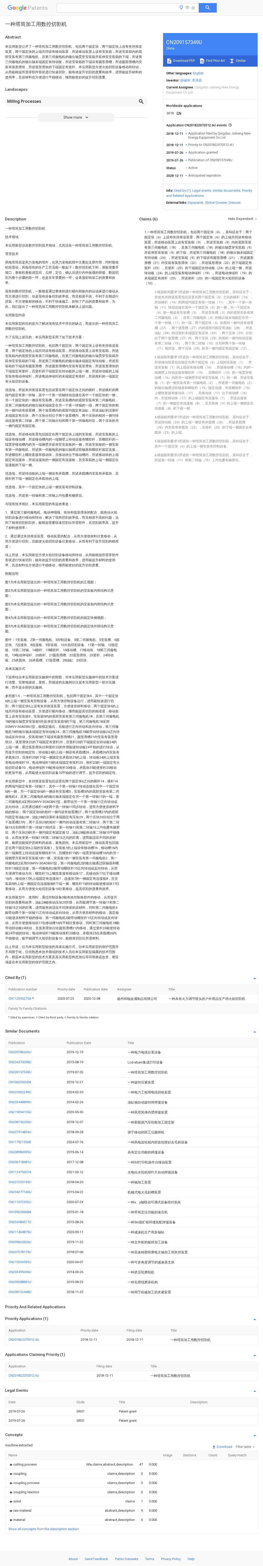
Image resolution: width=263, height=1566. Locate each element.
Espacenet (195, 202)
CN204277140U (19, 1192)
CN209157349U (19, 1072)
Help (191, 1559)
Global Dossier (216, 202)
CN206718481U (19, 1162)
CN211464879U (19, 1232)
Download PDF (183, 61)
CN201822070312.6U (23, 1340)
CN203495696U (19, 1272)
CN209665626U (19, 1242)
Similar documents (226, 190)
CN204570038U (19, 1062)
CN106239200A (19, 1082)
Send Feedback (96, 1559)
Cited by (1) (182, 190)
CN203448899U (19, 1102)
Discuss (235, 202)
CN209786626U (19, 1052)
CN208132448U (19, 1292)
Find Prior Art (215, 61)
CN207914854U (19, 1132)
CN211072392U (19, 1202)
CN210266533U (19, 1262)
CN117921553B (19, 1142)
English (198, 73)
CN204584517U (19, 1222)
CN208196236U (19, 1122)
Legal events (201, 190)
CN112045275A (20, 998)
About (73, 1559)
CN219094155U (19, 1112)
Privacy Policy (171, 1559)
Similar (240, 61)
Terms (149, 1559)
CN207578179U (19, 1252)
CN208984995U (19, 1152)
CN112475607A (19, 1172)
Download (224, 1447)
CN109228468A (19, 1212)
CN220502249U (19, 1092)
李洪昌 (197, 80)
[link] (22, 1464)
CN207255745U (19, 1182)
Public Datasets (126, 1559)
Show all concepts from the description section (43, 1529)
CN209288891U (19, 1282)
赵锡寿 (185, 80)
